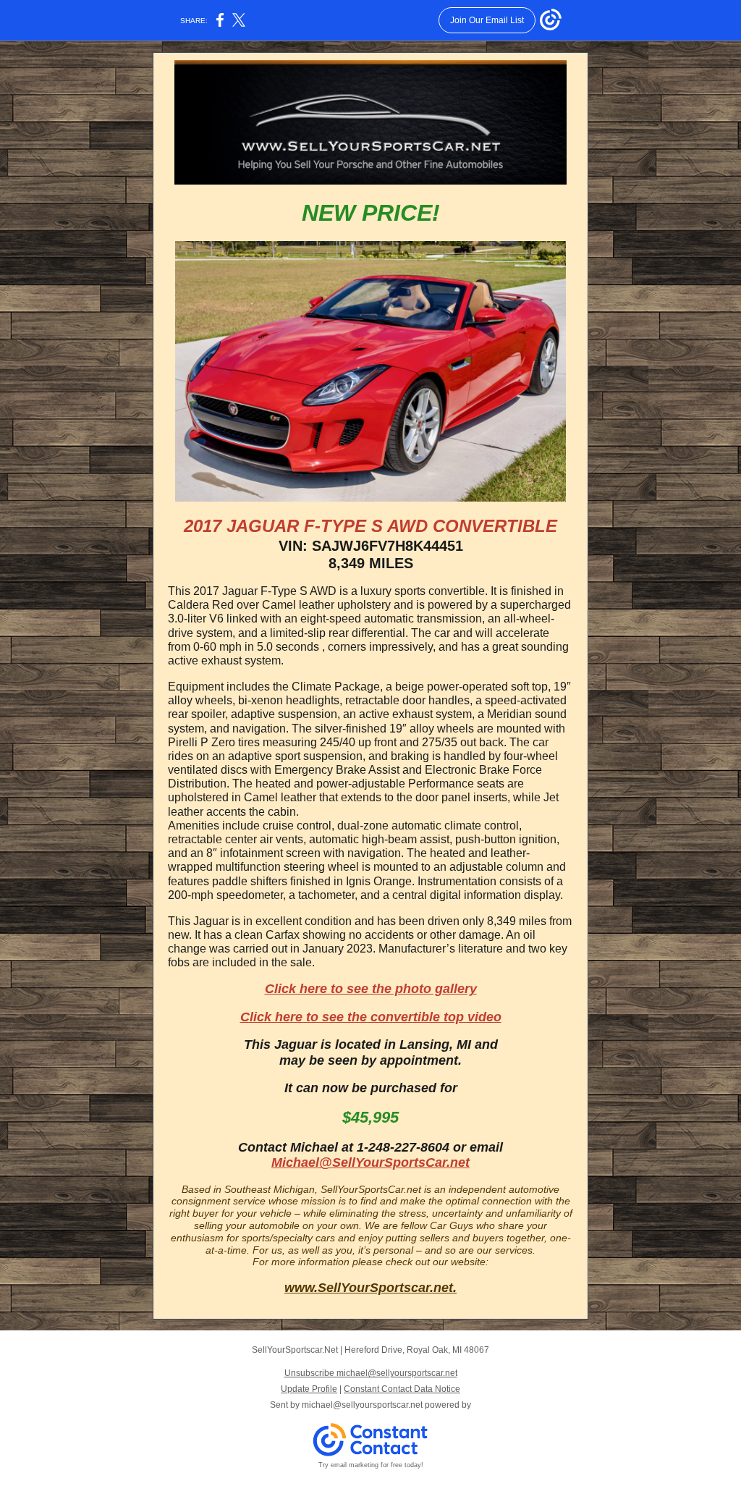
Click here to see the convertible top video (370, 1017)
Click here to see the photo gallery (371, 988)
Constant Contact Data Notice (402, 1389)
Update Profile (309, 1389)
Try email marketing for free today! (370, 1465)
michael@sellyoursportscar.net (362, 1405)
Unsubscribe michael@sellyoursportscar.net (370, 1373)
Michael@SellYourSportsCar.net (370, 1162)
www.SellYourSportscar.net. (370, 1287)
